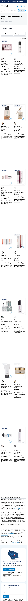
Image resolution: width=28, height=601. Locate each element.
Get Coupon (20, 1)
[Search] (2, 10)
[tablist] (13, 28)
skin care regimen (17, 508)
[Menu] (2, 6)
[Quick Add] (10, 54)
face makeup (10, 533)
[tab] (7, 28)
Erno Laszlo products (13, 542)
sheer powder (4, 535)
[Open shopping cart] (25, 6)
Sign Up (6, 596)
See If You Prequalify (9, 569)
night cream (8, 509)
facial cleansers (18, 504)
